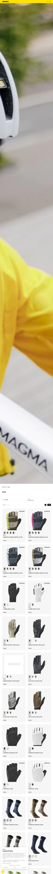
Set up (15, 867)
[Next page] (45, 505)
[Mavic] (5, 1)
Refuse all (6, 867)
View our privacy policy (7, 863)
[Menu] (50, 2)
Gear (8, 487)
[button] (2, 871)
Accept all (24, 867)
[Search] (47, 2)
